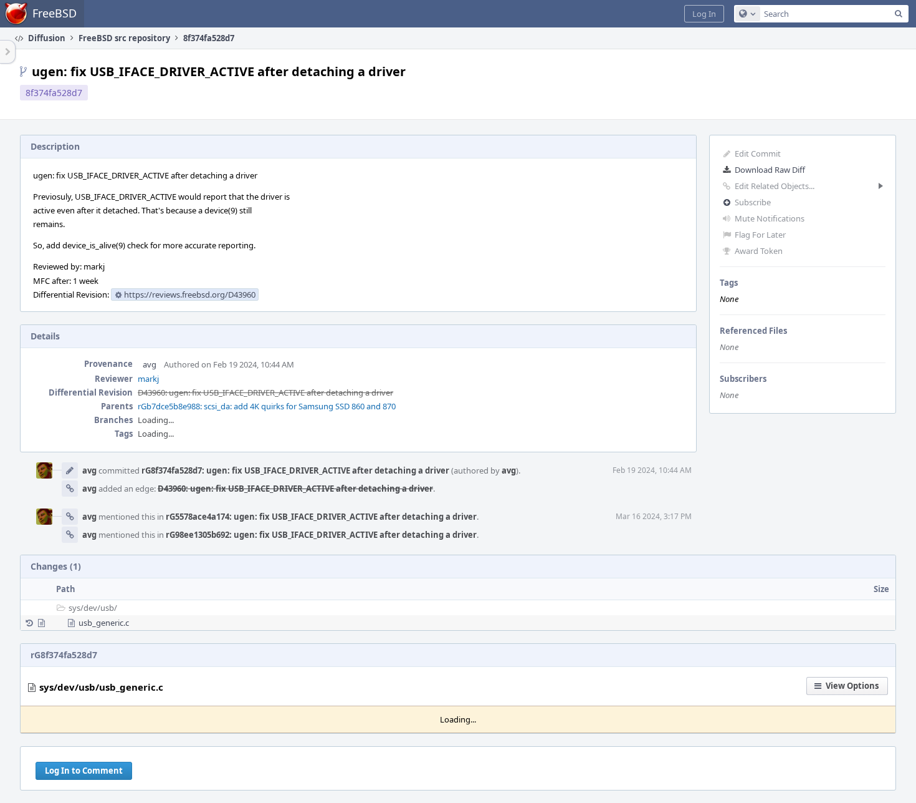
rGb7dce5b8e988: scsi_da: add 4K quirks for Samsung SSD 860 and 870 (267, 406)
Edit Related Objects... (774, 186)
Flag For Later (760, 234)
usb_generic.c (104, 622)
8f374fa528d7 (54, 93)
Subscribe (753, 202)
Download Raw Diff (770, 169)
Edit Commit (758, 153)
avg (149, 364)
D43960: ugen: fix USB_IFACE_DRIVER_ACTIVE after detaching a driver (265, 392)
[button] (704, 13)
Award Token (759, 250)
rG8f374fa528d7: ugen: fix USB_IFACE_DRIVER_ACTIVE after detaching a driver (295, 470)
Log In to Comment (84, 770)
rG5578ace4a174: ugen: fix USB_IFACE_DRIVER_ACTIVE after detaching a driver (321, 516)
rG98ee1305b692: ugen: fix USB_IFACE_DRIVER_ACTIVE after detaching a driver (321, 534)
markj (148, 378)
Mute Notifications (769, 218)
